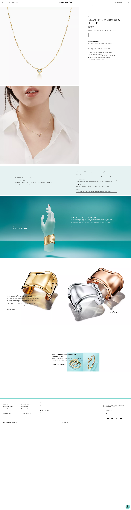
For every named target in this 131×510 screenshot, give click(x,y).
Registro (108, 413)
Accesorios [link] (84, 5)
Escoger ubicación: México (9, 422)
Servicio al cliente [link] (14, 2)
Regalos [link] (93, 5)
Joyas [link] (47, 5)
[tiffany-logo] (65, 2)
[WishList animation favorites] (128, 2)
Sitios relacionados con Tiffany (45, 401)
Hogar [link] (76, 5)
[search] (2, 2)
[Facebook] (108, 418)
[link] (6, 2)
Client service (6, 401)
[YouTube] (121, 418)
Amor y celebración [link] (56, 5)
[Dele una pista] (89, 27)
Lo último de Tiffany (107, 401)
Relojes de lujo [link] (68, 5)
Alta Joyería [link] (39, 5)
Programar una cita (118, 2)
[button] (2, 2)
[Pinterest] (112, 418)
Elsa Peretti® (91, 17)
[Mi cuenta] (125, 2)
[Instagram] (104, 418)
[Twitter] (117, 418)
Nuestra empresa (25, 401)
